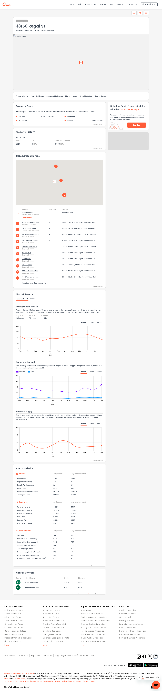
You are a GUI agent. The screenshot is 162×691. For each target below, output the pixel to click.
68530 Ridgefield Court (30, 222)
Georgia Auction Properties (93, 624)
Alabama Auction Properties (93, 641)
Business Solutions (127, 613)
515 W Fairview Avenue (30, 234)
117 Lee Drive (26, 253)
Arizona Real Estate (13, 617)
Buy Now (136, 125)
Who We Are (115, 4)
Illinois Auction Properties (92, 638)
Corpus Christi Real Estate (54, 641)
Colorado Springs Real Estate (56, 638)
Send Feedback (128, 143)
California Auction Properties (94, 617)
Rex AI (93, 655)
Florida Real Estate (12, 641)
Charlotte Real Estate (52, 631)
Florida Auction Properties (92, 631)
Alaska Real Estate (12, 613)
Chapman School (31, 582)
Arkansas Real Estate (13, 620)
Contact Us (132, 4)
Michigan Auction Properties (93, 627)
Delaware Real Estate (13, 634)
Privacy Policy (20, 678)
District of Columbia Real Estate (18, 638)
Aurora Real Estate (51, 613)
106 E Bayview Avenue (30, 241)
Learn (102, 4)
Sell (79, 4)
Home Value (90, 4)
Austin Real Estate (51, 617)
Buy (70, 4)
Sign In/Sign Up (149, 4)
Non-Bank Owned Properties (132, 638)
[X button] (150, 656)
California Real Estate (13, 624)
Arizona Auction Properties (93, 634)
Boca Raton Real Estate (53, 620)
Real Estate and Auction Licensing (19, 673)
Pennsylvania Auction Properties (95, 620)
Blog (57, 655)
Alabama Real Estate (13, 610)
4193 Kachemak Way (30, 271)
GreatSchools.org (84, 593)
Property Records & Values (131, 624)
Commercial (125, 617)
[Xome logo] (7, 4)
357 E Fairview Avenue (30, 277)
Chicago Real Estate (52, 634)
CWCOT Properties (127, 627)
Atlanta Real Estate (51, 610)
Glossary (48, 655)
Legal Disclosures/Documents (74, 655)
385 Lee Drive (27, 265)
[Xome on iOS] (136, 665)
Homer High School (32, 587)
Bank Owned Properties (129, 634)
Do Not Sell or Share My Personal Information (75, 681)
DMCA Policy (49, 681)
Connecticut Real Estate (15, 631)
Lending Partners (126, 620)
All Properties (87, 610)
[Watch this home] (134, 12)
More (6, 645)
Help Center (36, 655)
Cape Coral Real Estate (53, 627)
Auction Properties (127, 610)
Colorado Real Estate (14, 627)
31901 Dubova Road (29, 228)
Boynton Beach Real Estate (55, 624)
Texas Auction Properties (92, 613)
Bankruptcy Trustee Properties (132, 631)
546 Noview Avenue (29, 247)
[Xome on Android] (151, 665)
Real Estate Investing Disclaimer (29, 681)
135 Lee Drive (26, 259)
